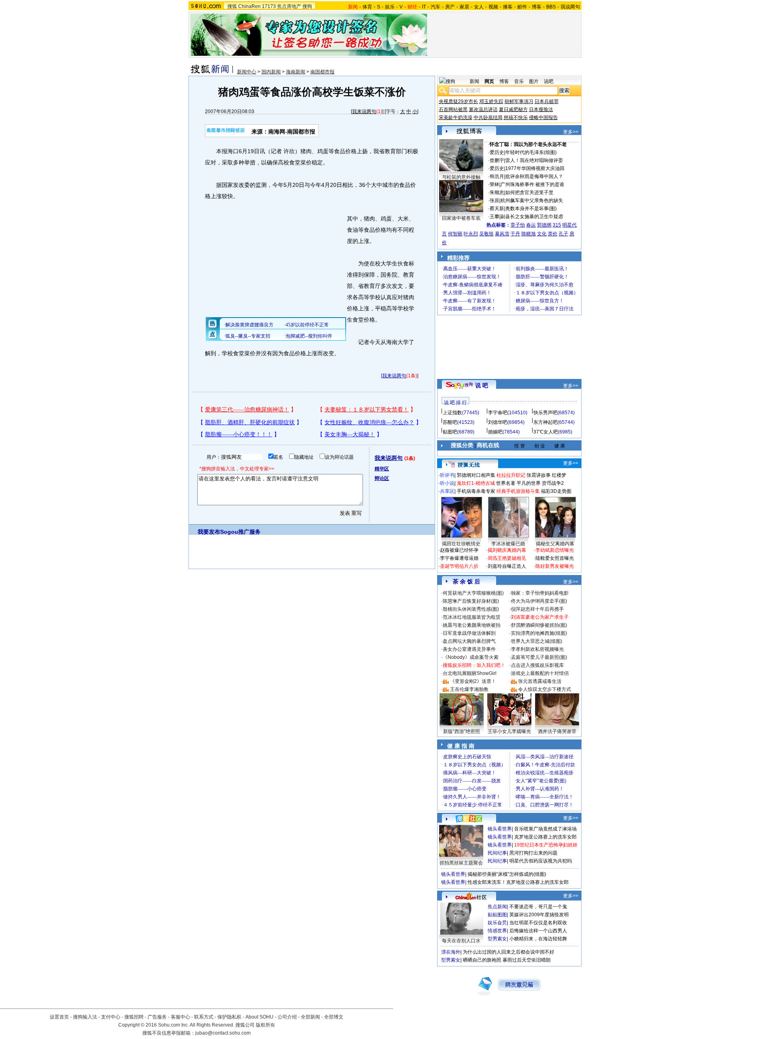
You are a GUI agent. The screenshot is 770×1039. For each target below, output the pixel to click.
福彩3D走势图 (556, 491)
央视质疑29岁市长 (458, 101)
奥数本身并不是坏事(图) (531, 208)
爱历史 (497, 152)
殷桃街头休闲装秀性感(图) (471, 609)
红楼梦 (559, 475)
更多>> (570, 132)
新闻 (474, 81)
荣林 (494, 184)
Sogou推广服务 (240, 532)
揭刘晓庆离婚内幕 (507, 550)
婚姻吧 (495, 432)
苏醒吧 (450, 422)
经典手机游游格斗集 (518, 491)
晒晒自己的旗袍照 (482, 960)
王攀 (494, 216)
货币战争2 (553, 483)
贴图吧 (450, 432)
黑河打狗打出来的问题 (533, 853)
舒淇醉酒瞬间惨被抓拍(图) (539, 625)
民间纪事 (497, 853)
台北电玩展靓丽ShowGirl (469, 673)
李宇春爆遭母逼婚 (459, 558)
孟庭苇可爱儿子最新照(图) (539, 657)
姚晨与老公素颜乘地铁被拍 (471, 625)
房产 (450, 7)
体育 (367, 7)
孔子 (563, 234)
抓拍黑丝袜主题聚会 (461, 863)
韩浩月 (497, 176)
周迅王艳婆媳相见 (507, 558)
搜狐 (232, 6)
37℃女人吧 (545, 432)
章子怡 (518, 225)
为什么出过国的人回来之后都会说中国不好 (508, 952)
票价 (552, 234)
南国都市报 (322, 72)
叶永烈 (471, 234)
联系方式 (203, 1017)
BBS (551, 7)
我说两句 (570, 7)
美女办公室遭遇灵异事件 (469, 649)
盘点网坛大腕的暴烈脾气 (469, 641)
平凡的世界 (529, 483)
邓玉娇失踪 (491, 101)
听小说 (447, 483)
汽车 (435, 7)
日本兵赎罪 (547, 101)
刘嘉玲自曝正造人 (507, 566)
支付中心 (110, 1017)
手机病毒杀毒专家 (476, 491)
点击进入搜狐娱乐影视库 (537, 665)
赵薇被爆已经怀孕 (459, 550)
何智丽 (455, 234)
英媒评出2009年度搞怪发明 (539, 914)
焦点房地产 (289, 6)
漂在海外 (450, 952)
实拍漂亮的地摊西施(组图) (539, 633)
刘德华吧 (497, 422)
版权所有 (265, 1025)
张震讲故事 (539, 475)
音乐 (519, 81)
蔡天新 (497, 208)
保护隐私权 (229, 1017)
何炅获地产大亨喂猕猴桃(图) (473, 593)
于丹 (515, 234)
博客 (536, 7)
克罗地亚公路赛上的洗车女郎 (545, 837)
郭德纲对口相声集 (476, 475)
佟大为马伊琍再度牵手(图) (539, 601)
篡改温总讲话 (483, 109)
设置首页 (59, 1017)
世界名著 (505, 483)
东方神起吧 (545, 422)
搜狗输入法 (85, 1017)
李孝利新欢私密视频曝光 (537, 649)
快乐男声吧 (545, 412)
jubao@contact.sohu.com (223, 1033)
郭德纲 (544, 225)
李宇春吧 (497, 412)
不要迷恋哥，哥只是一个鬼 (538, 906)
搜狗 (307, 6)
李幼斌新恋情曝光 (554, 550)
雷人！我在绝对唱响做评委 (534, 160)
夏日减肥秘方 (513, 109)
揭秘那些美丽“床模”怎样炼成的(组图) (507, 874)
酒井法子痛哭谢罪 (557, 731)
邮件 (522, 7)
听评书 (447, 475)
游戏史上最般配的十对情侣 (540, 673)
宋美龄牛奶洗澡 (455, 117)
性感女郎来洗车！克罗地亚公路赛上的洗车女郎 (518, 882)
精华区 (382, 469)
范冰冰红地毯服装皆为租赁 (471, 617)
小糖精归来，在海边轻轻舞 (538, 939)
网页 (489, 81)
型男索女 (497, 939)
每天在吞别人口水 (461, 941)
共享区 (447, 491)
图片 (534, 81)
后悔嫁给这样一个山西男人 (538, 931)
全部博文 (333, 1017)
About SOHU (259, 1017)
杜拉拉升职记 (510, 475)
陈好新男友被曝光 (554, 566)
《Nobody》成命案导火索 (470, 657)
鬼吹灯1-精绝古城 (476, 483)
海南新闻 (295, 72)
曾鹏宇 (497, 160)
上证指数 (452, 412)
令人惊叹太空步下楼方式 (544, 689)
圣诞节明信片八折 (459, 566)
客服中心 (180, 1017)
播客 (508, 7)
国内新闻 (271, 72)
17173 (269, 6)
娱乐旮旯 (497, 923)
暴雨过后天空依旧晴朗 (527, 960)
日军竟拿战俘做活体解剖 (469, 633)
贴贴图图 (497, 914)
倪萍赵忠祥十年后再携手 (537, 609)
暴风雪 (502, 234)
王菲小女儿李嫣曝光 (509, 731)
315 (557, 225)
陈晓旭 (528, 234)
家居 (464, 7)
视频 (493, 7)
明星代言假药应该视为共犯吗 (540, 861)
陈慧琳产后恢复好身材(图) (471, 601)
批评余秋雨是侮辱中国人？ (534, 176)
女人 (479, 7)
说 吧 (481, 385)
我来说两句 (364, 111)
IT (424, 7)
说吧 (548, 81)
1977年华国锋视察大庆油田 (535, 168)
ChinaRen (249, 6)
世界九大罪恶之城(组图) (536, 641)
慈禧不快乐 (516, 117)
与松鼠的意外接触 (461, 177)
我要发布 (209, 532)
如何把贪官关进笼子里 (529, 192)
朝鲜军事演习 (519, 101)
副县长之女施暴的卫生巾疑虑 (531, 216)
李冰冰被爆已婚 (508, 544)
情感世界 (497, 931)
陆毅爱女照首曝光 (554, 558)
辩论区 (382, 478)
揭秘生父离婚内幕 (555, 544)
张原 (494, 200)
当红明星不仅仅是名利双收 (538, 923)
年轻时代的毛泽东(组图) (531, 152)
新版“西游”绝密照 (461, 731)
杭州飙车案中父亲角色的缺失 (531, 200)
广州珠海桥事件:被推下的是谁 (532, 184)
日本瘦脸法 (541, 109)
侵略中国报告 (543, 117)
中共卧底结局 (488, 117)
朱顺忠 (497, 192)
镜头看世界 (500, 829)
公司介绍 (287, 1017)
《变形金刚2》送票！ (473, 681)
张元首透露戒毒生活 (539, 681)
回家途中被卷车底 (461, 218)
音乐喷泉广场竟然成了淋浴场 (545, 829)
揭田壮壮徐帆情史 (461, 544)
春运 (531, 225)
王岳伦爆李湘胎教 (469, 689)
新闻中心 (246, 72)
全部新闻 (310, 1017)
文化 (542, 234)
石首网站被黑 (453, 109)
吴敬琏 (486, 234)
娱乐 (390, 7)
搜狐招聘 (134, 1017)
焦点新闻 (497, 906)
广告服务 (157, 1017)
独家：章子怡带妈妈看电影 (540, 593)
